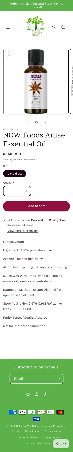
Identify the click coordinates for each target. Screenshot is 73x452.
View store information (22, 230)
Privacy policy (53, 431)
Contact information (38, 443)
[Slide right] (45, 122)
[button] (8, 26)
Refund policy (33, 431)
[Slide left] (27, 122)
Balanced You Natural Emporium (34, 426)
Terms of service (27, 437)
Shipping (7, 159)
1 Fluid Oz (14, 173)
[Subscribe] (58, 379)
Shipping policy (50, 437)
